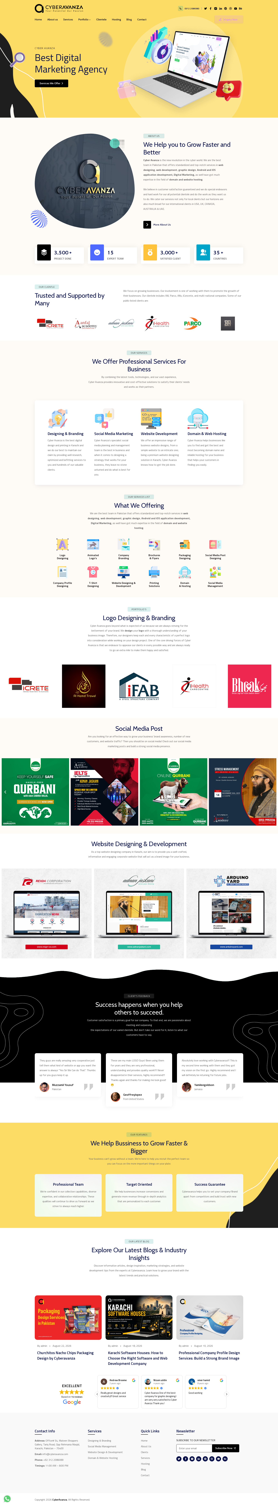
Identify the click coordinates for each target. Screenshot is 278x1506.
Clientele (101, 19)
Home (38, 19)
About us (52, 19)
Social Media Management (102, 1446)
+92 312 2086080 (53, 1460)
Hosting (116, 19)
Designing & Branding (99, 1440)
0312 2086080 (192, 8)
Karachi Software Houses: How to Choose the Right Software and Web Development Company (137, 1358)
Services (68, 19)
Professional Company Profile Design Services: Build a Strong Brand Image (209, 1355)
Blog (129, 19)
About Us (146, 1446)
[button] (5, 792)
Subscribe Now (223, 1448)
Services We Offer (50, 83)
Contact (141, 19)
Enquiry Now (230, 19)
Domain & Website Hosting (103, 1458)
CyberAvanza (59, 1500)
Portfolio (83, 19)
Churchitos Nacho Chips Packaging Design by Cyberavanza (65, 1355)
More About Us (162, 224)
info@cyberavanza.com (55, 1454)
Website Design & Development (105, 1452)
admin (44, 1346)
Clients (144, 1452)
